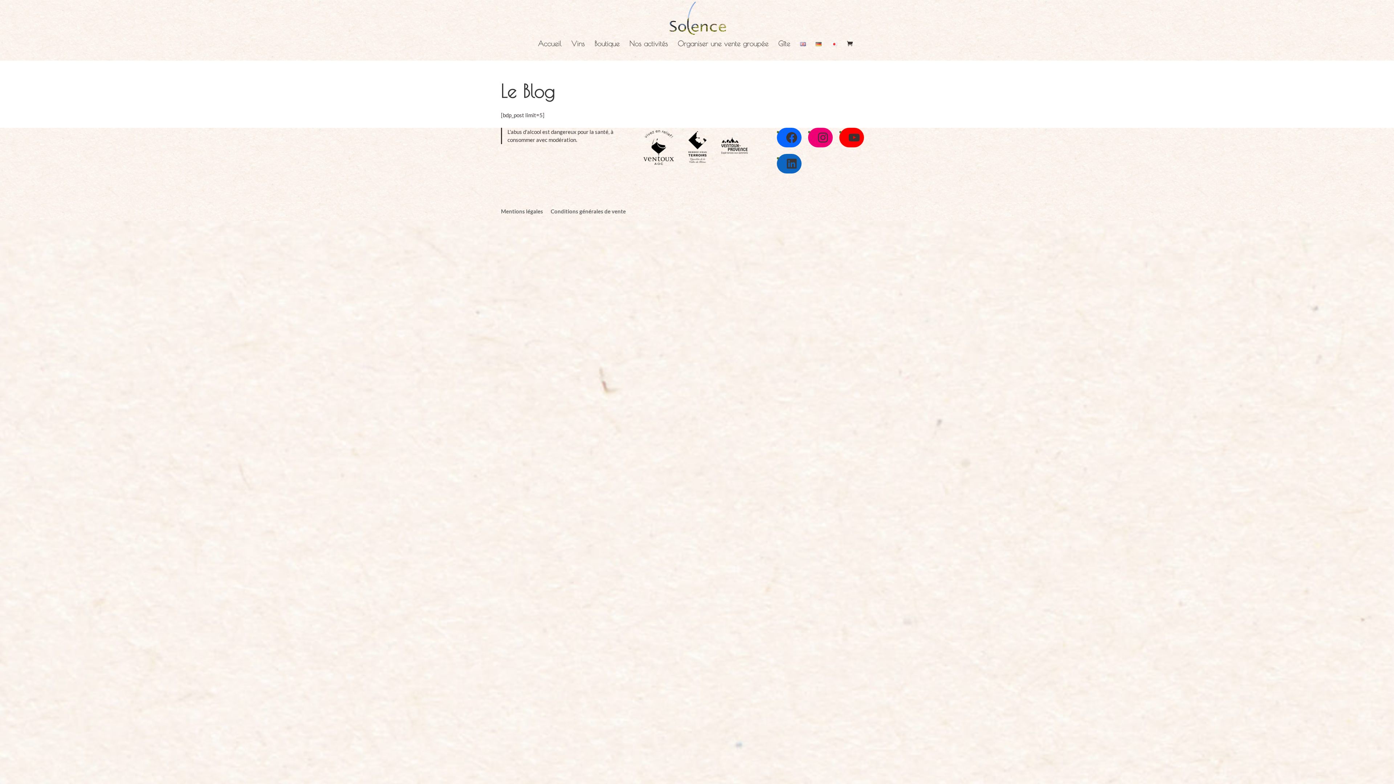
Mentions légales (522, 211)
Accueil (550, 44)
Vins (578, 44)
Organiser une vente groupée (723, 44)
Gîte (784, 44)
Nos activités (648, 44)
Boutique (607, 44)
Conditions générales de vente (588, 211)
